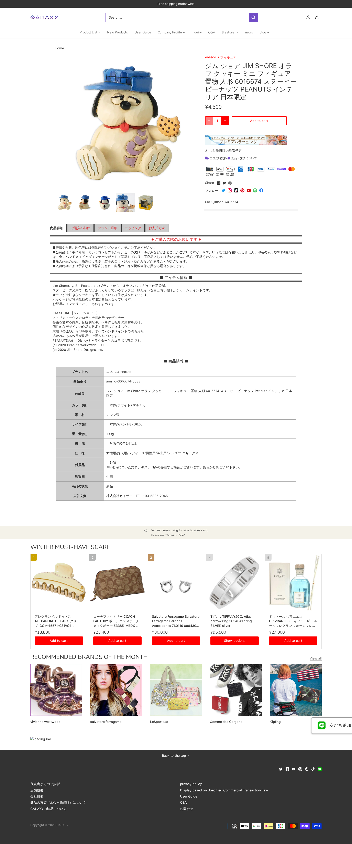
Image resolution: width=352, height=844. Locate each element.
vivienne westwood (45, 722)
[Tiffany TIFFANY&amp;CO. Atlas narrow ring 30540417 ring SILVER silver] (234, 582)
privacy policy (191, 784)
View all (316, 658)
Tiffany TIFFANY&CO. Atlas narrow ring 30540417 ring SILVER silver (231, 621)
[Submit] (253, 17)
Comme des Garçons (226, 722)
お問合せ (186, 809)
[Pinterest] (306, 769)
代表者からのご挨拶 (45, 784)
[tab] (57, 228)
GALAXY (62, 825)
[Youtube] (293, 769)
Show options (234, 641)
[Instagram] (300, 769)
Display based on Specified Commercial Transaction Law (224, 790)
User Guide (188, 796)
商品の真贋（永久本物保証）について (58, 802)
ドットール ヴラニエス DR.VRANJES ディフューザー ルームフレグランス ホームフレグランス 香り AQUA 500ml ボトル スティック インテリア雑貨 (293, 621)
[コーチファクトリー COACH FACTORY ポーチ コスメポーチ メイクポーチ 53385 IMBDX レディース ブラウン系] (117, 582)
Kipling (275, 722)
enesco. (211, 57)
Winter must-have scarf (70, 547)
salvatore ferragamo (106, 722)
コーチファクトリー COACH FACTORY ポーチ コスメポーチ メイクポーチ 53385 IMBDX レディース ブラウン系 (116, 621)
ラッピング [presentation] (133, 228)
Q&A (183, 802)
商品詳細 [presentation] (56, 228)
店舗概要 (36, 790)
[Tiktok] (313, 769)
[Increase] (225, 120)
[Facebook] (287, 769)
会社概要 (36, 796)
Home (59, 48)
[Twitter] (281, 769)
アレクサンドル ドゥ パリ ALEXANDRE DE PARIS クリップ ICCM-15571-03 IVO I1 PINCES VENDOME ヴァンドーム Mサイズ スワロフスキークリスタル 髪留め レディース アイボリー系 (59, 621)
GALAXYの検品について (48, 809)
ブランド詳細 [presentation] (107, 228)
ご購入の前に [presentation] (80, 228)
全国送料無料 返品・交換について (233, 158)
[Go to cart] (317, 17)
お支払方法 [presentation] (157, 228)
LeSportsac (159, 722)
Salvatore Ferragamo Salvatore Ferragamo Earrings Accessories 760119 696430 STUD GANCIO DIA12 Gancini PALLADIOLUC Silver (175, 621)
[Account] (308, 17)
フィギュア (228, 57)
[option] (64, 202)
